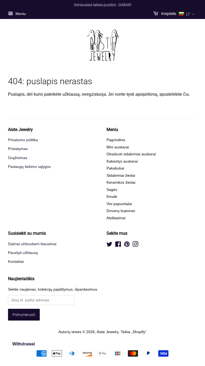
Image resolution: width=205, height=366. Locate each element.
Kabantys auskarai (122, 161)
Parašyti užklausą (23, 253)
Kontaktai (16, 262)
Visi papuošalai (119, 204)
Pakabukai (115, 168)
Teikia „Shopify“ (134, 332)
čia (186, 94)
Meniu (20, 13)
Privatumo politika (23, 140)
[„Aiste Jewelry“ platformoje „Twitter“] (109, 245)
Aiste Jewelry (108, 332)
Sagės (112, 190)
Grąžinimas (17, 158)
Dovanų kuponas (121, 211)
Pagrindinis (116, 140)
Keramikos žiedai (121, 182)
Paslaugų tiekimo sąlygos (29, 167)
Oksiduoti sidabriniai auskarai (131, 154)
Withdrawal (23, 344)
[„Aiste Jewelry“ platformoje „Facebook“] (118, 245)
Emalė (112, 197)
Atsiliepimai (116, 218)
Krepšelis (168, 13)
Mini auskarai (118, 147)
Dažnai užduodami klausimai (32, 244)
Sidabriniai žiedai (121, 176)
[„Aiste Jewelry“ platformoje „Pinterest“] (127, 245)
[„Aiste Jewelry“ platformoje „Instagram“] (135, 245)
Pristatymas (18, 149)
